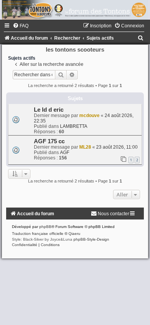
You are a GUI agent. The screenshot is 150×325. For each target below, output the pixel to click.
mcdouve (89, 115)
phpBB (45, 226)
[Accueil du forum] (75, 10)
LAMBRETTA (73, 126)
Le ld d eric (48, 110)
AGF (64, 152)
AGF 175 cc (49, 141)
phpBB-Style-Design (91, 239)
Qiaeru (74, 233)
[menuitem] (20, 25)
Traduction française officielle (37, 233)
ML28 (85, 147)
